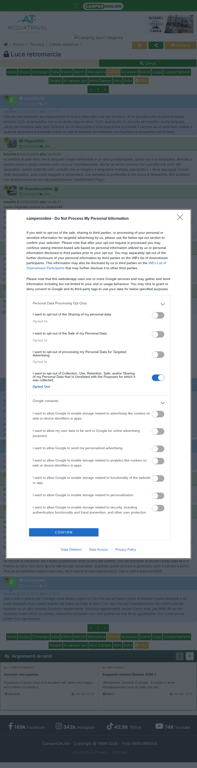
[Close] (181, 218)
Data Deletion (71, 549)
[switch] (158, 315)
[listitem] (98, 304)
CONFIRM (64, 532)
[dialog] (98, 384)
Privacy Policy (125, 549)
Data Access (98, 549)
